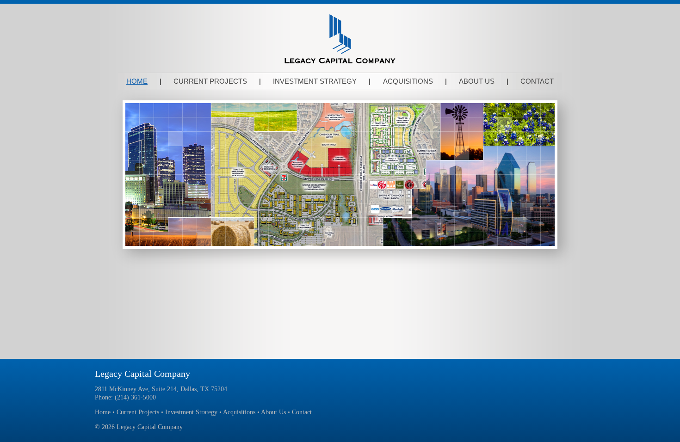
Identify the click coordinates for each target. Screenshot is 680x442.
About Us (273, 412)
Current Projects (138, 412)
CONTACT (537, 81)
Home (103, 412)
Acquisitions (239, 412)
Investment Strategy (191, 412)
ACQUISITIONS (408, 81)
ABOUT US (477, 81)
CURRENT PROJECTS (210, 81)
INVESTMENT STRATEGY (315, 81)
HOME (137, 81)
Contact (302, 412)
